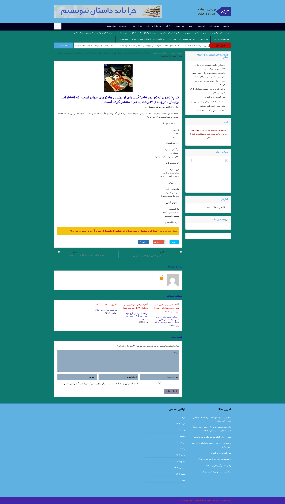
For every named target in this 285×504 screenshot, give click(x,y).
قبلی (162, 252)
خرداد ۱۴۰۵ (180, 424)
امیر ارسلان (204, 39)
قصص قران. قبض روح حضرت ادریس (150, 255)
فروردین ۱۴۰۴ (179, 468)
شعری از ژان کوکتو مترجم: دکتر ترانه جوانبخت (212, 437)
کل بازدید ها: (219, 207)
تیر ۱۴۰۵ (182, 417)
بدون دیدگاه (160, 107)
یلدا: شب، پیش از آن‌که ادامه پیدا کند (210, 110)
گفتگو (168, 26)
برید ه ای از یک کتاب (154, 26)
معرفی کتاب (214, 26)
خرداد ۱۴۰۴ (180, 455)
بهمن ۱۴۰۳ (181, 480)
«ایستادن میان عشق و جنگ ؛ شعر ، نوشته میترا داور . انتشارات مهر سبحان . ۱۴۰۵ (167, 319)
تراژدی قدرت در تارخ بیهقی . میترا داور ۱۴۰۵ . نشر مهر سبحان (135, 316)
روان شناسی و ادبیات (221, 39)
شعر (190, 26)
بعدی (75, 252)
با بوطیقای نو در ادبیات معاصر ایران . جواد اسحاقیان (93, 33)
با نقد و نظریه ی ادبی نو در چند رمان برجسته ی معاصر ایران (207, 33)
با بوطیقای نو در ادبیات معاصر (117, 26)
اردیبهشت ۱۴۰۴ (179, 461)
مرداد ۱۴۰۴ (180, 442)
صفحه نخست (123, 39)
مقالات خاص (137, 26)
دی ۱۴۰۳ (181, 486)
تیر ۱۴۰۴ (182, 449)
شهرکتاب (216, 219)
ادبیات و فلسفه (121, 33)
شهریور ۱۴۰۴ (180, 436)
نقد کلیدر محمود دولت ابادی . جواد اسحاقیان (148, 39)
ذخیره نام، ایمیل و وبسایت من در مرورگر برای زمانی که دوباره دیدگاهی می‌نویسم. (102, 383)
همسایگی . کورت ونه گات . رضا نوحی (86, 255)
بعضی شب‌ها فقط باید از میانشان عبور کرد (208, 101)
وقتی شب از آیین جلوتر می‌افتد (212, 106)
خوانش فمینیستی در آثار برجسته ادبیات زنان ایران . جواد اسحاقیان (156, 33)
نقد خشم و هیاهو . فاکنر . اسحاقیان (182, 39)
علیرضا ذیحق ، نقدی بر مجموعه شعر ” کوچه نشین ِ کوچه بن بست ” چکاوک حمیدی (165, 45)
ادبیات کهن (201, 26)
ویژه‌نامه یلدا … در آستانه (106, 310)
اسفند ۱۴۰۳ (180, 474)
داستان (226, 26)
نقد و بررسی (179, 26)
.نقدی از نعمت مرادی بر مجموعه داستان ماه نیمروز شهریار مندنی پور (105, 45)
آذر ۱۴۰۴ (181, 430)
